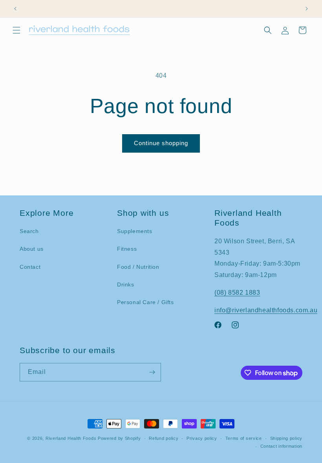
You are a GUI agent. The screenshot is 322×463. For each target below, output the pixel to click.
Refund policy (163, 438)
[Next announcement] (306, 8)
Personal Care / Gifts (145, 302)
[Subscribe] (152, 372)
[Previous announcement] (15, 8)
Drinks (125, 284)
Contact (30, 267)
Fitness (127, 249)
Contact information (281, 446)
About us (32, 249)
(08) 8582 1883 (237, 292)
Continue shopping (161, 143)
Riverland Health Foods (71, 438)
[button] (16, 30)
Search (29, 231)
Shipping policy (286, 438)
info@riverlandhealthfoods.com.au (265, 310)
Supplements (134, 231)
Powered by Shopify (119, 438)
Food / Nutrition (138, 267)
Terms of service (243, 438)
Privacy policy (202, 438)
